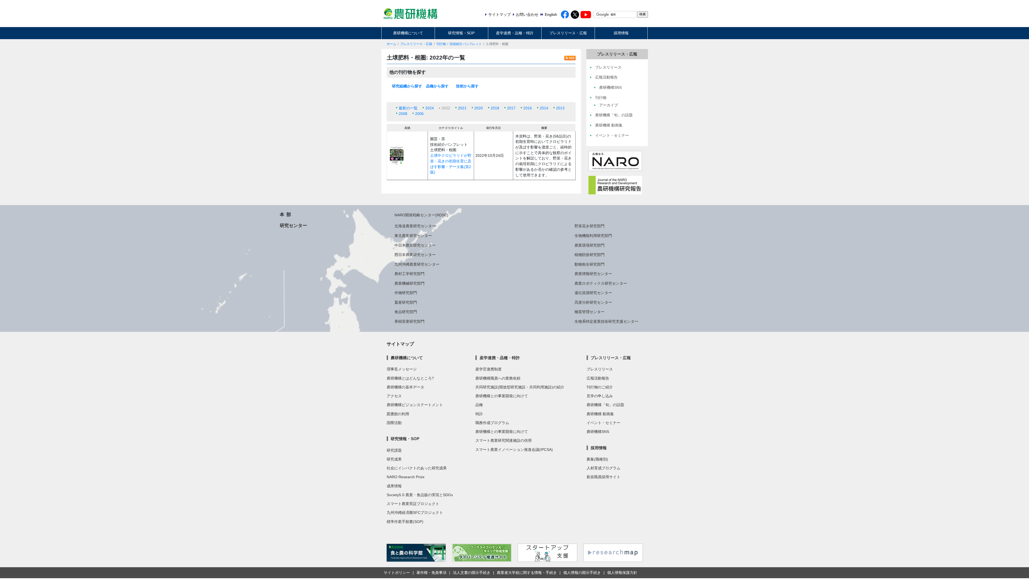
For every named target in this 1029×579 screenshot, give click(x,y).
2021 (462, 108)
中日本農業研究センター (415, 245)
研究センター (293, 225)
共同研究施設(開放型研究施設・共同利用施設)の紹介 (519, 387)
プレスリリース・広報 (568, 33)
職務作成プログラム (492, 423)
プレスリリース (600, 369)
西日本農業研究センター (415, 255)
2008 (403, 114)
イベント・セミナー (603, 423)
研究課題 (394, 450)
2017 (511, 108)
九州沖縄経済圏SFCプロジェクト (415, 512)
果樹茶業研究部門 (409, 321)
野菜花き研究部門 (590, 226)
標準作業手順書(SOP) (405, 521)
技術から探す (467, 86)
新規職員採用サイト (603, 477)
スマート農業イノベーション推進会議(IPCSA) (514, 449)
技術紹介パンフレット (466, 44)
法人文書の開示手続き (471, 572)
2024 (429, 108)
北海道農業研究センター (415, 226)
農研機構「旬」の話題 (605, 405)
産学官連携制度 (488, 369)
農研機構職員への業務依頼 (497, 378)
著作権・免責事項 (431, 572)
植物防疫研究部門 (590, 255)
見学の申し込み (600, 396)
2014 (544, 108)
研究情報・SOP (461, 33)
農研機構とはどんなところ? (410, 378)
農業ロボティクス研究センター (601, 283)
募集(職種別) (597, 459)
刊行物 (441, 44)
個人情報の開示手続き (582, 572)
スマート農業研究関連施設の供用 (503, 440)
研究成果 (394, 459)
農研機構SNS (598, 431)
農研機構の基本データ (405, 387)
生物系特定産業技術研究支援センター (606, 321)
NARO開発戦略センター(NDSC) (421, 215)
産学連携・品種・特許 (515, 33)
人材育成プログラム (603, 468)
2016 (527, 108)
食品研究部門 (405, 312)
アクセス (394, 396)
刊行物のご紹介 (600, 387)
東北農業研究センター (413, 235)
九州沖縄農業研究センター (416, 264)
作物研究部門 (405, 293)
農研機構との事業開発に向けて (501, 396)
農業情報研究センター (593, 274)
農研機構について (408, 33)
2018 (495, 108)
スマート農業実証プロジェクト (413, 504)
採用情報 (621, 33)
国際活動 (394, 423)
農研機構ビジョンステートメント (415, 405)
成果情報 (394, 486)
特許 (479, 414)
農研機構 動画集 (600, 414)
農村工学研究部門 (409, 274)
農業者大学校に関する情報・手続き (527, 572)
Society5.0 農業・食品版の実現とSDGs (420, 495)
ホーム (391, 44)
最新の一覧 (408, 108)
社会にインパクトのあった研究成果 (417, 468)
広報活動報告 (598, 378)
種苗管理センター (590, 312)
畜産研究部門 (405, 302)
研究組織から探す (407, 86)
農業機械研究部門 (409, 283)
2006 (419, 114)
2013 (560, 108)
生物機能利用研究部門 (593, 235)
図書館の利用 (398, 414)
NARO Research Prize (405, 477)
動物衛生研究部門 (590, 264)
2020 (478, 108)
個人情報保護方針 (622, 572)
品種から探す (437, 86)
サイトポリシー (397, 572)
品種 (479, 405)
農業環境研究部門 (590, 245)
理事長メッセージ (402, 369)
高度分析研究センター (593, 302)
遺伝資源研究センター (593, 293)
